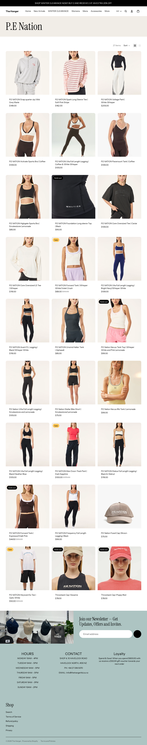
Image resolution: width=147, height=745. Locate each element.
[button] (127, 45)
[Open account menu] (132, 11)
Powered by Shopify (30, 741)
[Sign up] (137, 634)
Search (9, 712)
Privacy (9, 730)
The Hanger (17, 741)
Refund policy (12, 721)
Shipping (10, 725)
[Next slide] (45, 73)
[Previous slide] (10, 73)
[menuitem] (107, 11)
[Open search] (126, 11)
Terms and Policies (48, 741)
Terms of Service (13, 716)
